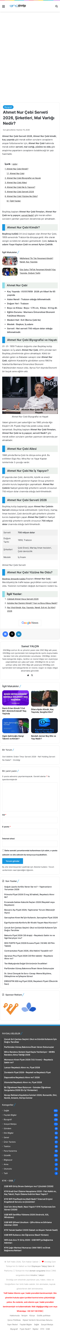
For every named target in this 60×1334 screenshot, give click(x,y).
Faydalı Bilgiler (10, 1115)
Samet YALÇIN (30, 646)
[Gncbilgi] (18, 6)
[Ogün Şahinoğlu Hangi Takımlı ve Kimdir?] (15, 725)
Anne (6, 1164)
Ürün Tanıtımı (10, 1142)
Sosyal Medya (10, 1124)
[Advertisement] (30, 68)
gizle (15, 164)
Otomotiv (8, 1169)
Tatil (6, 1173)
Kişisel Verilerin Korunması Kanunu (37, 1320)
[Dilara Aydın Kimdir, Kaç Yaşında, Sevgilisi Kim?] (44, 698)
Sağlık (6, 1110)
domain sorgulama (37, 1271)
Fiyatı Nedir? (25, 1329)
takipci (41, 1275)
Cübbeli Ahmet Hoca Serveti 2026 (23, 599)
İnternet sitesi (8, 838)
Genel (6, 1137)
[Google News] (30, 623)
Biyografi (8, 107)
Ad (4, 815)
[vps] (29, 1016)
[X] (32, 675)
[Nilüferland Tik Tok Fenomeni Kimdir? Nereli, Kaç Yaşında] (10, 261)
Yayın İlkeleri (12, 1324)
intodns (34, 1275)
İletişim (24, 1315)
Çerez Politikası (14, 1320)
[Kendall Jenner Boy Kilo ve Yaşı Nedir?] (44, 725)
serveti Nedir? (27, 215)
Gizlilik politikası (43, 1315)
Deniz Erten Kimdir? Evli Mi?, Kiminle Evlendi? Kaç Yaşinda (14, 711)
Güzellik (7, 1155)
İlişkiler (36, 1329)
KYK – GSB (45, 1329)
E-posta (6, 827)
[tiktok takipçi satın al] (30, 25)
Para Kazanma (10, 1151)
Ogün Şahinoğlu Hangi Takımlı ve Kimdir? (13, 737)
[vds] (11, 1016)
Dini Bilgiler (9, 1133)
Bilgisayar (8, 1160)
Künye (32, 1315)
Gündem (7, 1128)
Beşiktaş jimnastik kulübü (14, 579)
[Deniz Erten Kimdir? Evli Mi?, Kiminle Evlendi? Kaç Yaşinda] (15, 697)
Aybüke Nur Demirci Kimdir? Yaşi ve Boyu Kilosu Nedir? (32, 603)
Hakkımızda (15, 1315)
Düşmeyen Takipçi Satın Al (43, 1266)
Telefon (7, 1146)
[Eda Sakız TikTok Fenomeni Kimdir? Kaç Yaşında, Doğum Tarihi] (10, 272)
